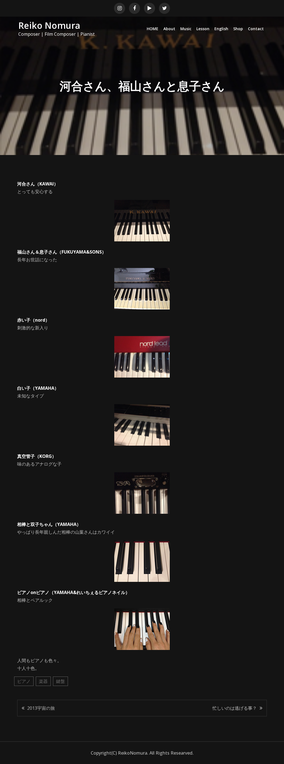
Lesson (202, 28)
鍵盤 (60, 681)
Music (185, 28)
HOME (152, 28)
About (169, 28)
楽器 (43, 681)
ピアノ (24, 681)
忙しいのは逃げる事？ (234, 708)
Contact (256, 28)
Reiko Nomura (49, 25)
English (221, 28)
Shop (238, 28)
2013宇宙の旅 (41, 708)
